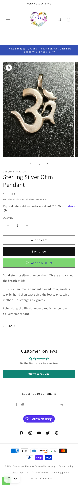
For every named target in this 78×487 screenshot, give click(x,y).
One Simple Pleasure (23, 466)
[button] (8, 19)
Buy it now (39, 251)
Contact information (41, 478)
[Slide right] (47, 164)
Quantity (8, 217)
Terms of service (40, 472)
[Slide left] (30, 164)
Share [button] (11, 326)
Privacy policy (20, 472)
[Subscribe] (61, 404)
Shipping (20, 199)
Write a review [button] (38, 374)
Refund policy (66, 466)
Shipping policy (60, 472)
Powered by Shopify (45, 466)
